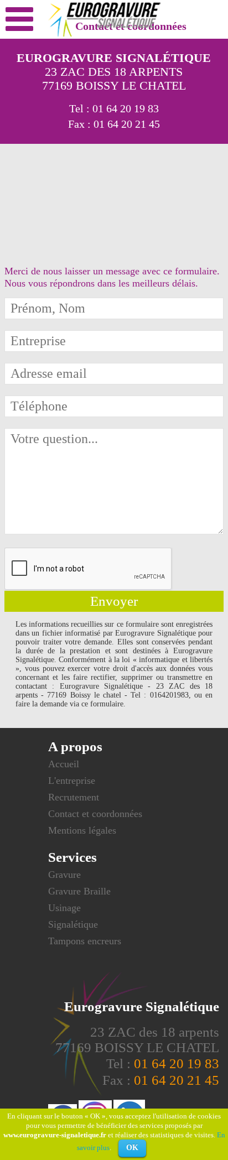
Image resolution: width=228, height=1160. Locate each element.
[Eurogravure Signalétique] (104, 34)
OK (132, 1147)
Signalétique (73, 924)
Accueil (63, 763)
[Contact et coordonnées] (18, 19)
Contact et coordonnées (95, 813)
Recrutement (73, 797)
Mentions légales (82, 830)
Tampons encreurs (84, 940)
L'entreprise (71, 780)
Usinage (64, 907)
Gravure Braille (79, 891)
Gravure (64, 874)
